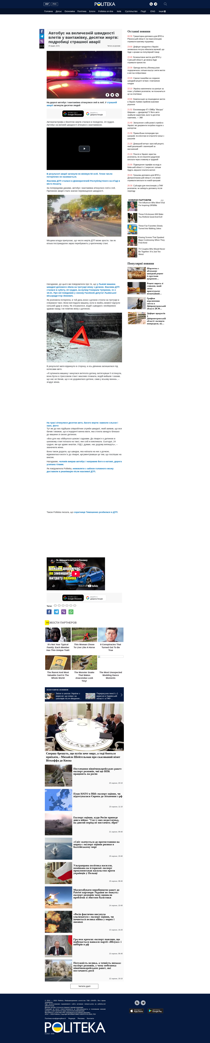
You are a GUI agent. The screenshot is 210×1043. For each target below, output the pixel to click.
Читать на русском (113, 46)
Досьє (59, 11)
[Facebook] (41, 31)
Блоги (92, 11)
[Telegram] (155, 4)
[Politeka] (105, 4)
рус (55, 4)
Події (143, 11)
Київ (119, 11)
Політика (81, 11)
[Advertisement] (84, 263)
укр (47, 4)
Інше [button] (161, 11)
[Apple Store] (136, 1010)
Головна (48, 11)
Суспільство (131, 11)
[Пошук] (165, 4)
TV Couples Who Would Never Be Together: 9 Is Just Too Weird (151, 251)
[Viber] (41, 41)
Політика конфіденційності (55, 1018)
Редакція (71, 1018)
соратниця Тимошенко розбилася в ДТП (96, 512)
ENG (152, 11)
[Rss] (151, 4)
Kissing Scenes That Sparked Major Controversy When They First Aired (151, 240)
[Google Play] (155, 1010)
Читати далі (84, 986)
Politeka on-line (105, 11)
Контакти (90, 1018)
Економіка (70, 11)
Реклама (81, 1018)
